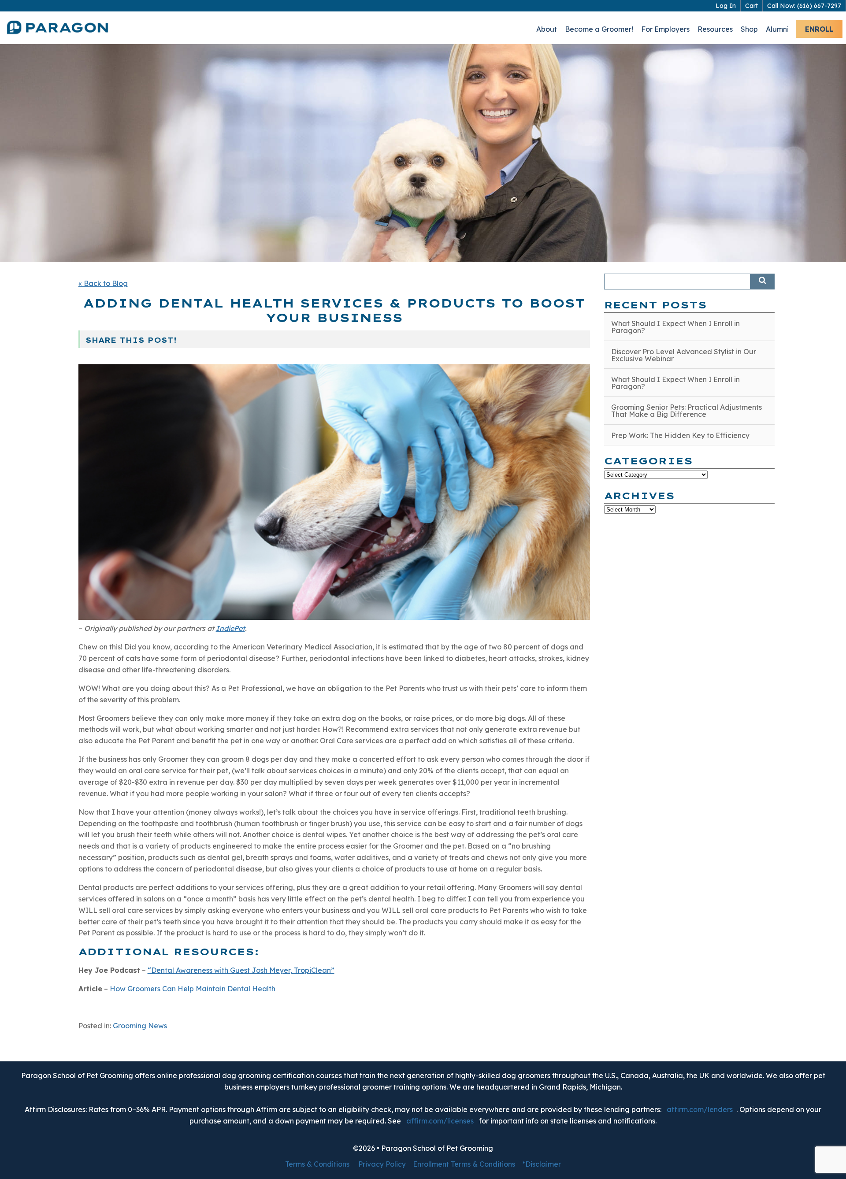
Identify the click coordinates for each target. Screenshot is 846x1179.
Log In (726, 6)
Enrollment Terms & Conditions (464, 1164)
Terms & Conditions (317, 1164)
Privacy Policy (382, 1164)
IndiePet (230, 628)
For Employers (665, 29)
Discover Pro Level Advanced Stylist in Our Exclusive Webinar (683, 355)
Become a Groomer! (599, 29)
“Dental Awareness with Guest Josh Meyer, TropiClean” (241, 970)
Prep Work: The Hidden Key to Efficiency (680, 435)
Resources (715, 29)
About (546, 29)
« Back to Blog (103, 283)
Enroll (819, 29)
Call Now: (804, 6)
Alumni (777, 29)
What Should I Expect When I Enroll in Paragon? (675, 327)
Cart (751, 6)
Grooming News (140, 1025)
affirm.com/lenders (700, 1109)
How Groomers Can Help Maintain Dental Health (192, 988)
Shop (749, 29)
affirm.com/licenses (440, 1120)
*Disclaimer (541, 1164)
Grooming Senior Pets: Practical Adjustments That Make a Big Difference (686, 411)
